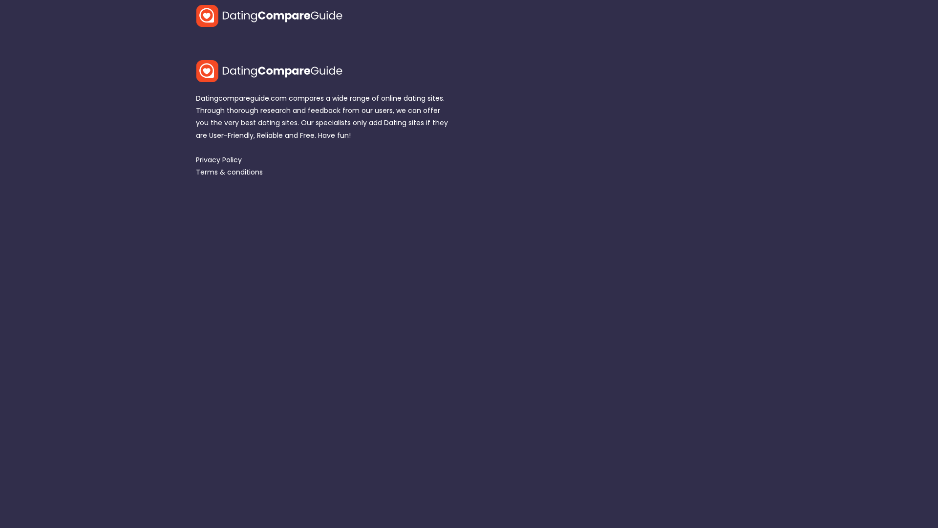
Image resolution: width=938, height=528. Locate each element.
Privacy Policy (219, 160)
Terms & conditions (229, 172)
